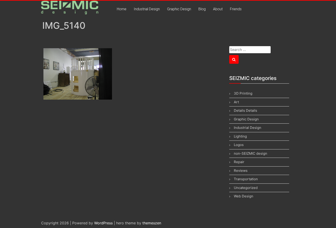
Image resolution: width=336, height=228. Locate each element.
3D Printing (243, 93)
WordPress (103, 223)
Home (121, 9)
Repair (239, 162)
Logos (239, 145)
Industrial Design (147, 9)
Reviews (241, 170)
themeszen (151, 223)
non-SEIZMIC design (250, 153)
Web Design (243, 196)
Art (236, 102)
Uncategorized (246, 188)
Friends (236, 9)
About (218, 9)
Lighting (240, 136)
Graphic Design (179, 9)
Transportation (246, 179)
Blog (202, 9)
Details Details (245, 110)
